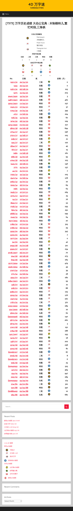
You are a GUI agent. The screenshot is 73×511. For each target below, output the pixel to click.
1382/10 (13, 224)
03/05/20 (24, 125)
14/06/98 (24, 331)
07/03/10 (24, 224)
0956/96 (13, 356)
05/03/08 (24, 245)
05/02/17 (24, 146)
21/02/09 (24, 235)
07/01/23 (24, 107)
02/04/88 (24, 391)
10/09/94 (24, 366)
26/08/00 (24, 309)
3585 (15, 189)
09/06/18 (24, 128)
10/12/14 (24, 174)
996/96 (14, 363)
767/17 (14, 150)
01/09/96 (24, 345)
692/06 (14, 260)
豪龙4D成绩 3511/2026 (12, 420)
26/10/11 (24, 210)
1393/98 (13, 327)
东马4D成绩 (8, 463)
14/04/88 (24, 388)
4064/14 (13, 182)
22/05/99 (24, 320)
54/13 (14, 199)
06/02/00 (24, 317)
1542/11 (14, 217)
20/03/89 (24, 384)
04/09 (14, 242)
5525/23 (13, 107)
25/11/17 (24, 132)
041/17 (14, 142)
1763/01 (13, 302)
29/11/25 (24, 82)
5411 (15, 86)
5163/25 (13, 89)
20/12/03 (24, 277)
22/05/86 (24, 395)
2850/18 (13, 128)
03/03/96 (24, 359)
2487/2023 (12, 100)
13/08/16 (24, 153)
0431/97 (13, 338)
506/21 (14, 118)
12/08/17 (24, 135)
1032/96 (13, 345)
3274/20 (13, 121)
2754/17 (13, 132)
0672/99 (13, 324)
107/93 (14, 370)
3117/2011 (13, 221)
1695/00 (13, 313)
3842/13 (13, 203)
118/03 (14, 285)
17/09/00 (24, 306)
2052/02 (13, 295)
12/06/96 (24, 349)
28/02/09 (24, 231)
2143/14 (14, 178)
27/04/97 (24, 341)
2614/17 (13, 146)
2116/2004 (12, 267)
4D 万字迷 (36, 4)
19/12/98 (24, 327)
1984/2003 (12, 281)
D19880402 (12, 391)
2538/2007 (12, 253)
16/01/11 (24, 221)
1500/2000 (12, 306)
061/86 (14, 395)
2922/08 (13, 245)
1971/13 (14, 196)
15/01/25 (24, 93)
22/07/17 (24, 139)
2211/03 (14, 277)
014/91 (14, 373)
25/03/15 (24, 171)
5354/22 (13, 111)
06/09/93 (24, 370)
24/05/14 (24, 182)
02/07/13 (24, 196)
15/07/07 (24, 249)
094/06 (14, 256)
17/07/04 (24, 270)
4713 (15, 114)
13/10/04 (24, 263)
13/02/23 (24, 103)
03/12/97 (24, 334)
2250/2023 (12, 103)
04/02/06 (24, 260)
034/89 (14, 384)
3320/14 (13, 174)
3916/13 (13, 192)
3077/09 (13, 238)
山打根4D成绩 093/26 (11, 430)
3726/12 (13, 206)
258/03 (14, 288)
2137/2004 (12, 263)
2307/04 (13, 270)
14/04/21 (24, 118)
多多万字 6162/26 (10, 424)
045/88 (14, 388)
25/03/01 (24, 302)
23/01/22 (24, 111)
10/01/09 (24, 242)
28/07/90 (24, 377)
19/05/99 (24, 324)
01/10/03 (24, 285)
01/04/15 (24, 167)
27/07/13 (24, 192)
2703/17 (13, 135)
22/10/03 (24, 281)
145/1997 (13, 334)
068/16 (14, 157)
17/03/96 (24, 352)
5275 (15, 93)
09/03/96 (24, 356)
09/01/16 (24, 160)
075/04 (14, 274)
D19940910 (12, 366)
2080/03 (13, 292)
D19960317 (12, 352)
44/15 (14, 171)
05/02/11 (24, 217)
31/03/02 (24, 299)
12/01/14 (24, 189)
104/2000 (13, 309)
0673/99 (13, 320)
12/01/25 (24, 96)
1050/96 (13, 349)
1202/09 (13, 231)
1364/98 (13, 331)
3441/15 (14, 164)
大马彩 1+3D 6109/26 (11, 427)
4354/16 (13, 160)
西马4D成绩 (8, 446)
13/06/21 (24, 114)
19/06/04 (24, 274)
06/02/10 (24, 228)
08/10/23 (24, 100)
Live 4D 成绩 (8, 443)
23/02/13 (24, 203)
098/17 (14, 139)
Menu (7, 14)
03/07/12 (24, 206)
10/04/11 (24, 214)
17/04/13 (24, 199)
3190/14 (13, 185)
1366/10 (13, 228)
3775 (15, 167)
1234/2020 (12, 125)
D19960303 (12, 359)
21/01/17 (24, 150)
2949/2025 (12, 96)
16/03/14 (24, 185)
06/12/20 (24, 121)
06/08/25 (24, 89)
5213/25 (13, 82)
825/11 (14, 210)
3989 (15, 153)
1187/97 (14, 341)
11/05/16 (24, 157)
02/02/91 (24, 373)
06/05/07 (24, 253)
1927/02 (13, 299)
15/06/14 (24, 178)
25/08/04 (24, 267)
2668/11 (13, 214)
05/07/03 (24, 288)
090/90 (14, 377)
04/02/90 (24, 380)
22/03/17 (24, 142)
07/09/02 (24, 295)
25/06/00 (24, 313)
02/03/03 (24, 292)
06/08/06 (24, 256)
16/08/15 (24, 164)
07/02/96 (24, 363)
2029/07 (13, 249)
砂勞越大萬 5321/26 (11, 434)
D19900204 (12, 380)
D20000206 (12, 317)
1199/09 (13, 235)
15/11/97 (24, 338)
